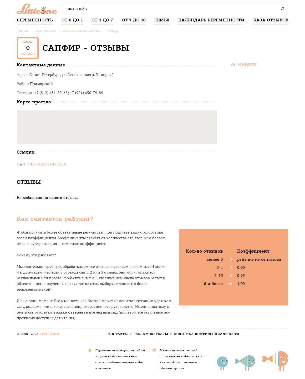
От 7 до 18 (134, 20)
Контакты (118, 334)
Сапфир (112, 31)
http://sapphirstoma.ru (46, 164)
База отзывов (270, 20)
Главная (23, 31)
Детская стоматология (81, 31)
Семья (162, 20)
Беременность (35, 20)
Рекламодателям (150, 334)
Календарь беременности (211, 20)
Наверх (247, 65)
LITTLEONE (49, 334)
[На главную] (38, 10)
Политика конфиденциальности (206, 334)
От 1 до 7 (102, 20)
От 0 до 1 (72, 20)
